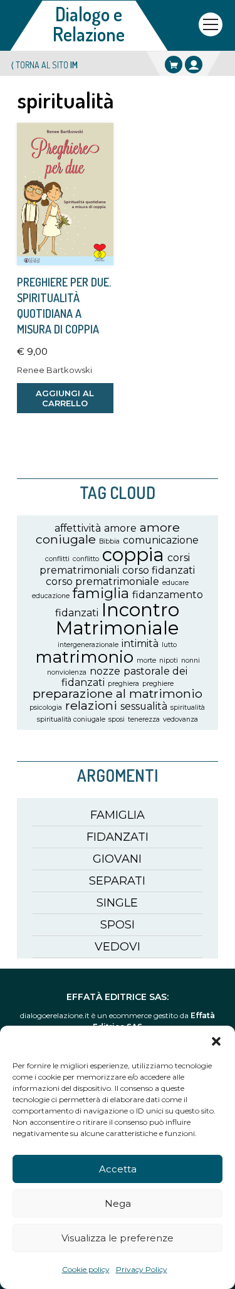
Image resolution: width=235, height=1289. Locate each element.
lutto (169, 645)
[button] (216, 1041)
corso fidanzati (158, 570)
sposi (116, 719)
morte (146, 660)
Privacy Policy (141, 1269)
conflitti (57, 559)
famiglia (101, 593)
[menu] (210, 24)
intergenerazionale (88, 645)
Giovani (117, 859)
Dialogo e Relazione (89, 24)
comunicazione (161, 540)
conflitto (86, 559)
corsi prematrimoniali (114, 564)
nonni (190, 660)
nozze (105, 671)
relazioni (91, 705)
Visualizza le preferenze (117, 1238)
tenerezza (144, 719)
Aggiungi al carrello (65, 398)
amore (120, 528)
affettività (78, 528)
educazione (51, 596)
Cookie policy (86, 1269)
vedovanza (180, 719)
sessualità (143, 706)
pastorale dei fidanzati (124, 676)
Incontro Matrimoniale (118, 619)
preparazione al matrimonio (117, 693)
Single (117, 903)
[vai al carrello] (173, 64)
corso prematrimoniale (102, 581)
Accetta (118, 1169)
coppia (133, 555)
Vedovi (117, 947)
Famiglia (117, 815)
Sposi (117, 925)
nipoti (168, 660)
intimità (140, 644)
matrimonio (84, 656)
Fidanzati (117, 837)
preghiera (123, 684)
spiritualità (187, 707)
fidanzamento (167, 595)
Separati (117, 881)
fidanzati (76, 613)
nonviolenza (66, 672)
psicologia (45, 707)
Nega (118, 1203)
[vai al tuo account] (193, 64)
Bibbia (109, 541)
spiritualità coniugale (71, 719)
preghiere (158, 684)
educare (175, 583)
